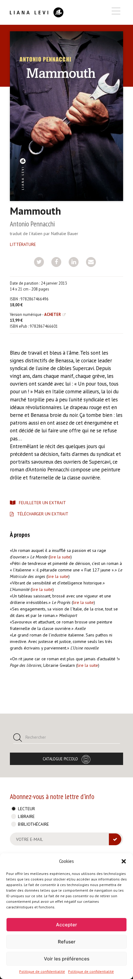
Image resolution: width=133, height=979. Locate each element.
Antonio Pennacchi (32, 223)
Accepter (66, 925)
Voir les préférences (66, 959)
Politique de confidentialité (42, 971)
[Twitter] (39, 262)
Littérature (23, 244)
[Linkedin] (74, 262)
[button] (124, 861)
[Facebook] (56, 262)
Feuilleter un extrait (42, 502)
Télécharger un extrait (42, 514)
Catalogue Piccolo (60, 758)
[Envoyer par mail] (91, 262)
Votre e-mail (29, 839)
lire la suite (60, 557)
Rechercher (35, 737)
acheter (52, 314)
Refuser (66, 942)
